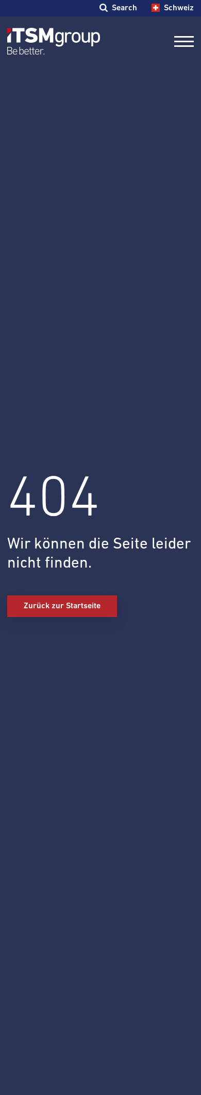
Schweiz (178, 8)
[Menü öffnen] (184, 41)
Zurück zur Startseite (62, 606)
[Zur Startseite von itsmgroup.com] (53, 41)
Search (124, 8)
